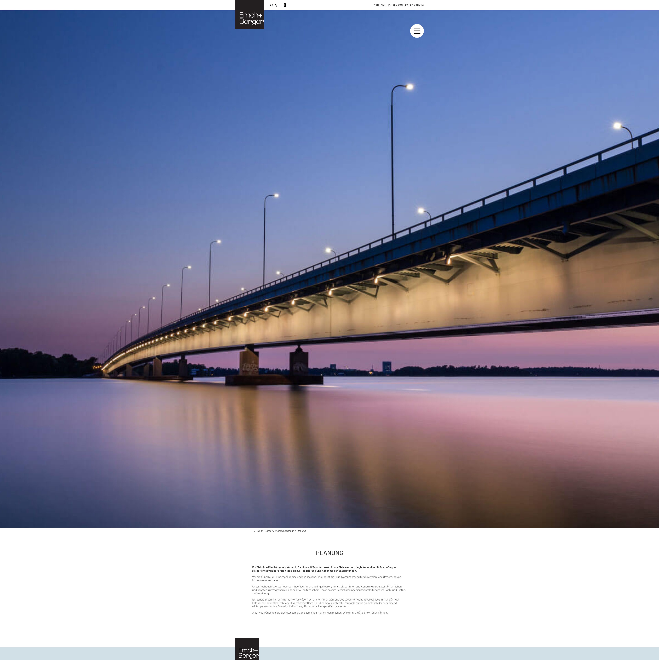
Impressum (395, 4)
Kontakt (380, 4)
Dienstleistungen (284, 530)
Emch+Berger (265, 530)
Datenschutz (414, 4)
